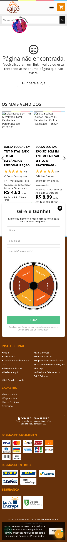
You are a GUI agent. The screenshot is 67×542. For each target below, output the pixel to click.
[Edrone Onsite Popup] (33, 271)
